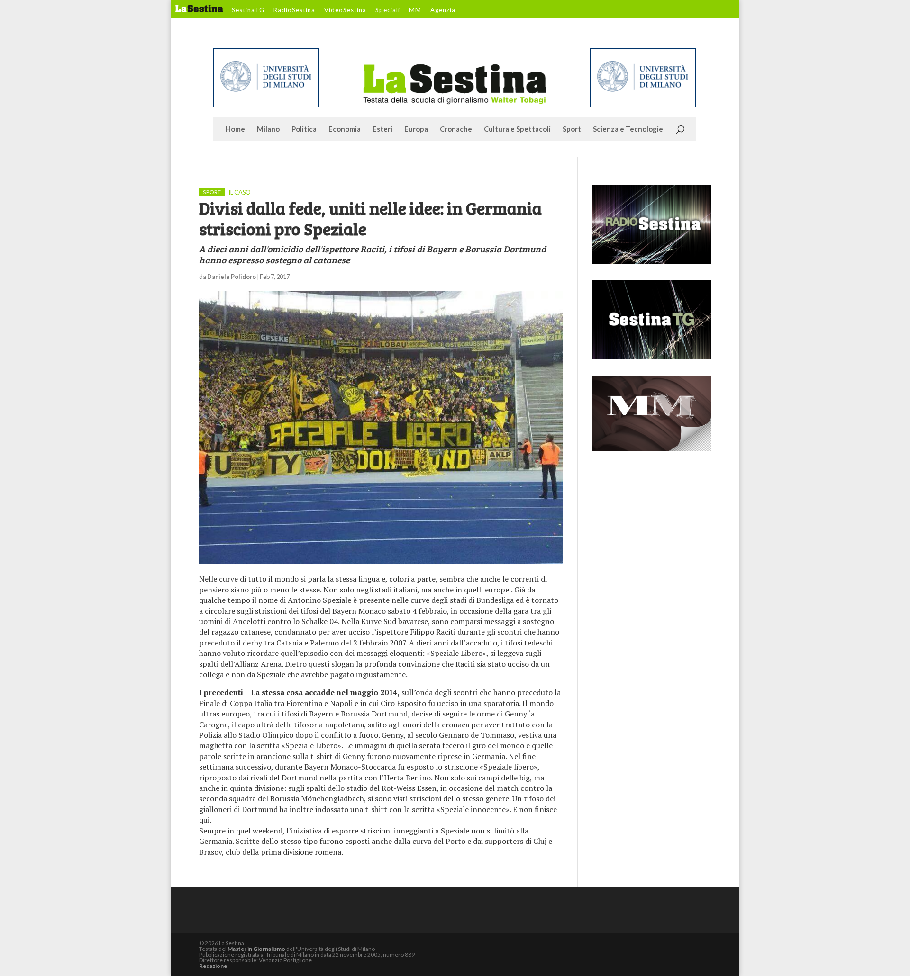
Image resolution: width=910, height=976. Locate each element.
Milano (268, 129)
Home (235, 129)
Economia (344, 129)
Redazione (213, 965)
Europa (416, 129)
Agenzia (442, 10)
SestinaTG (248, 10)
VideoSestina (345, 10)
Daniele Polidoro (231, 276)
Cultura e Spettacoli (517, 129)
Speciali (387, 10)
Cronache (456, 129)
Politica (304, 129)
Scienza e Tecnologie (628, 129)
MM (415, 10)
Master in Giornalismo (256, 948)
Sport (572, 129)
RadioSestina (294, 10)
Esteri (382, 129)
